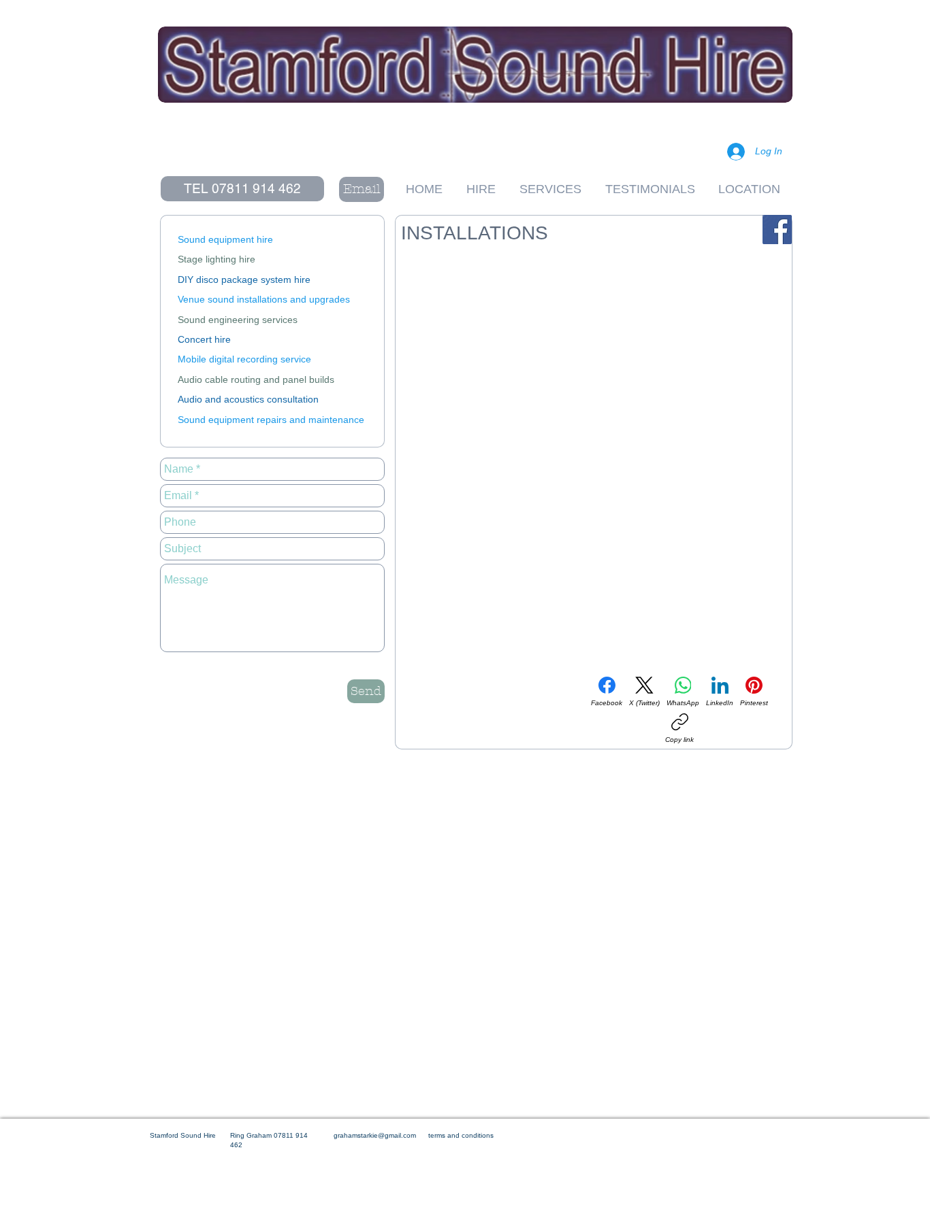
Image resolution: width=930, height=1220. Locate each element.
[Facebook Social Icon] (777, 229)
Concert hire (204, 339)
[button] (242, 188)
